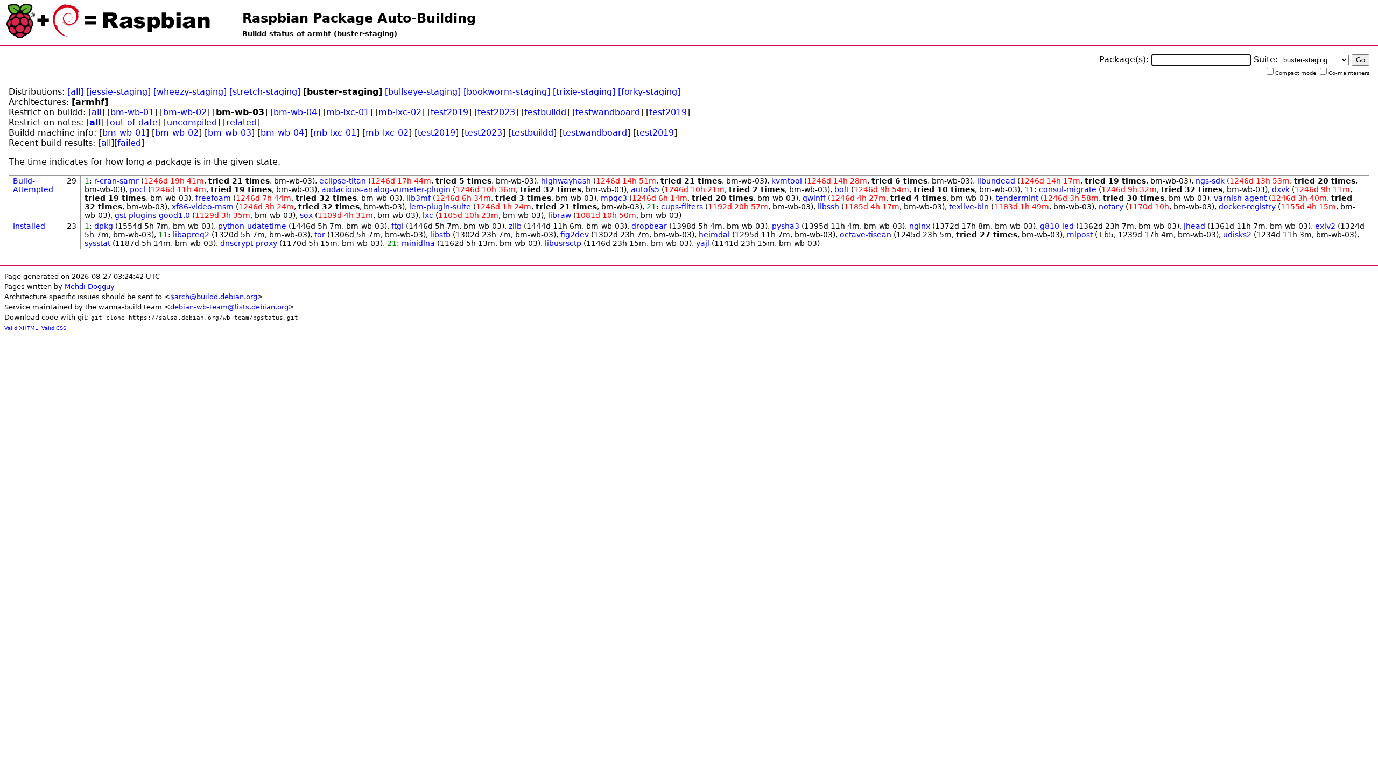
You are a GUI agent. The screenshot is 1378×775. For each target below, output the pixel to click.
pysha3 (785, 226)
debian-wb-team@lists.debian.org (229, 307)
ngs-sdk (1210, 181)
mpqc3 (614, 198)
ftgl (397, 226)
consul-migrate (1067, 189)
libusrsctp (563, 243)
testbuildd (545, 112)
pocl (138, 189)
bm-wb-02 (185, 112)
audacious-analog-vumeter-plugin (386, 189)
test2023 (496, 112)
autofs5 (645, 189)
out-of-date (134, 122)
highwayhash (566, 181)
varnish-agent (1240, 198)
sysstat (97, 243)
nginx (919, 226)
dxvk (1281, 189)
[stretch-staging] (264, 92)
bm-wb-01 (132, 112)
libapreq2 (191, 234)
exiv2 (1325, 226)
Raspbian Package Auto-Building (359, 18)
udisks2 (1237, 234)
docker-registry (1247, 206)
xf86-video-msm (203, 206)
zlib (515, 226)
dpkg (103, 226)
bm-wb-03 (229, 133)
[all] (75, 92)
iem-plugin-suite (440, 206)
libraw (559, 215)
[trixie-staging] (584, 92)
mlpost (1080, 234)
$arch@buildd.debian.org (213, 297)
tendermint (1017, 198)
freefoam (213, 198)
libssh (828, 206)
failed (129, 143)
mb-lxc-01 (347, 112)
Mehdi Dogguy (90, 287)
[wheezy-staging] (190, 92)
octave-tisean (865, 234)
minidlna (418, 243)
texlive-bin (969, 206)
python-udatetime (252, 226)
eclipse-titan (342, 181)
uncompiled (192, 122)
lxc (428, 215)
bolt (841, 189)
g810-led (1057, 226)
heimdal (714, 234)
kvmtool (786, 181)
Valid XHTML (21, 328)
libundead (996, 181)
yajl (702, 243)
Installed (29, 226)
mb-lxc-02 (399, 112)
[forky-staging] (649, 92)
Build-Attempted (33, 185)
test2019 (449, 112)
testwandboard (607, 112)
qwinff (814, 198)
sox (306, 215)
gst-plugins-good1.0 (152, 215)
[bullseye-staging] (423, 92)
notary (1111, 206)
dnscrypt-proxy (248, 243)
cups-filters (682, 206)
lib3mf (418, 198)
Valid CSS (53, 328)
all (96, 112)
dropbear (649, 226)
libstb (440, 234)
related (241, 122)
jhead (1194, 226)
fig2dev (574, 234)
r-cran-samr (116, 181)
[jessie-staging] (118, 92)
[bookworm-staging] (506, 92)
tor (319, 234)
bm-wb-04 (295, 112)
